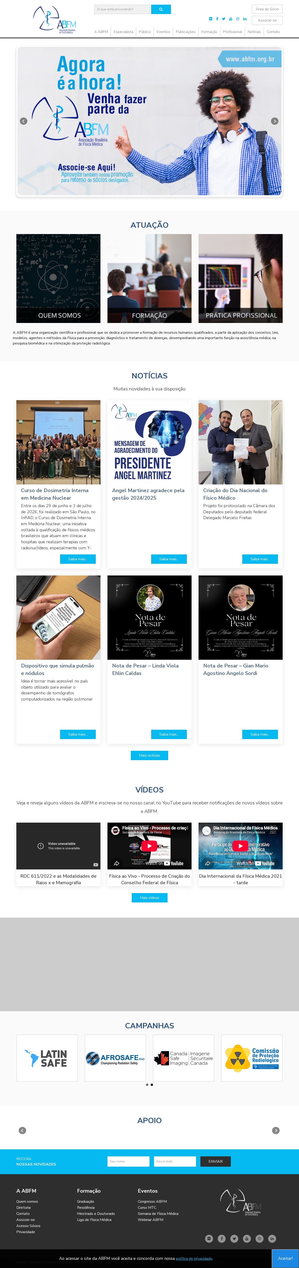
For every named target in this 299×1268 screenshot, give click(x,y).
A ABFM (101, 31)
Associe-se (267, 20)
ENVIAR (216, 1161)
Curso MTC (147, 1207)
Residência (86, 1207)
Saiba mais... (78, 559)
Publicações (186, 31)
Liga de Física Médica (94, 1219)
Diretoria (23, 1207)
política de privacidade (194, 1258)
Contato (273, 31)
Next (275, 121)
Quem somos (27, 1201)
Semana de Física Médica (158, 1213)
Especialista (123, 31)
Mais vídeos (149, 897)
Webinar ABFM (150, 1219)
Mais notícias (149, 755)
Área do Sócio (267, 9)
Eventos (163, 31)
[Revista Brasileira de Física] (149, 121)
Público (145, 31)
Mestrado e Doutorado (96, 1213)
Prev (24, 121)
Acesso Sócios (28, 1225)
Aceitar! (285, 1258)
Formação (209, 31)
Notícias (254, 31)
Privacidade (25, 1232)
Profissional (232, 31)
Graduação (85, 1201)
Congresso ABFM (152, 1201)
